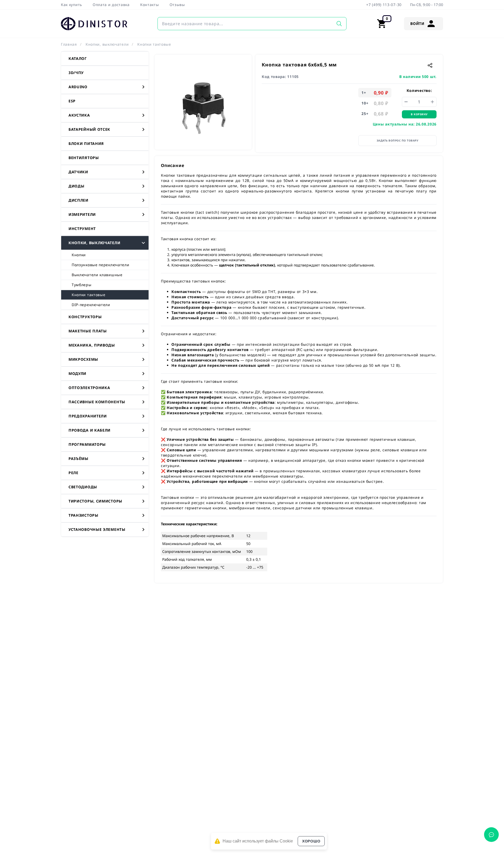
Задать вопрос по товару (397, 140)
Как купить (71, 4)
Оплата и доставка (111, 4)
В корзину (419, 114)
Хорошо (311, 841)
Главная (69, 44)
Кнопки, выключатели (107, 44)
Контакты (149, 4)
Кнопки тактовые (154, 44)
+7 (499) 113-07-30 (384, 4)
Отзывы (177, 4)
